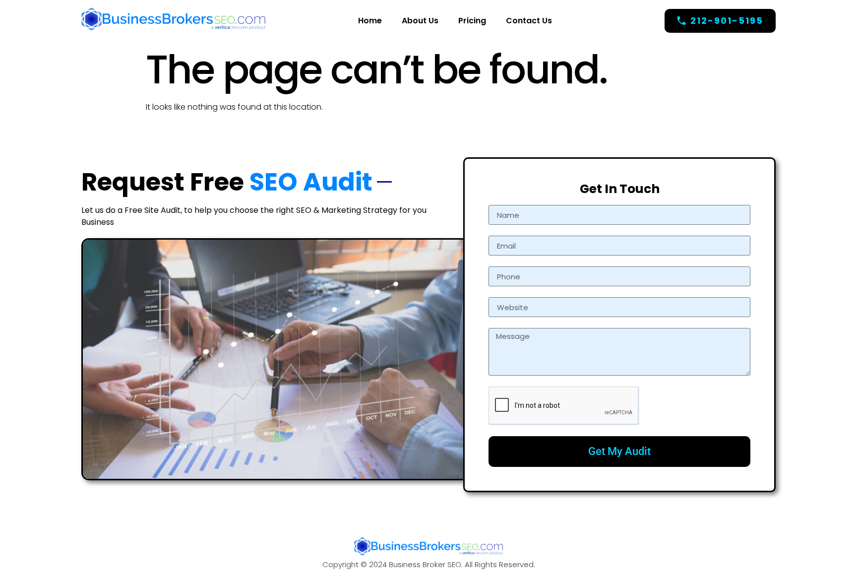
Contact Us (529, 20)
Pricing (472, 20)
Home (370, 20)
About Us (420, 20)
